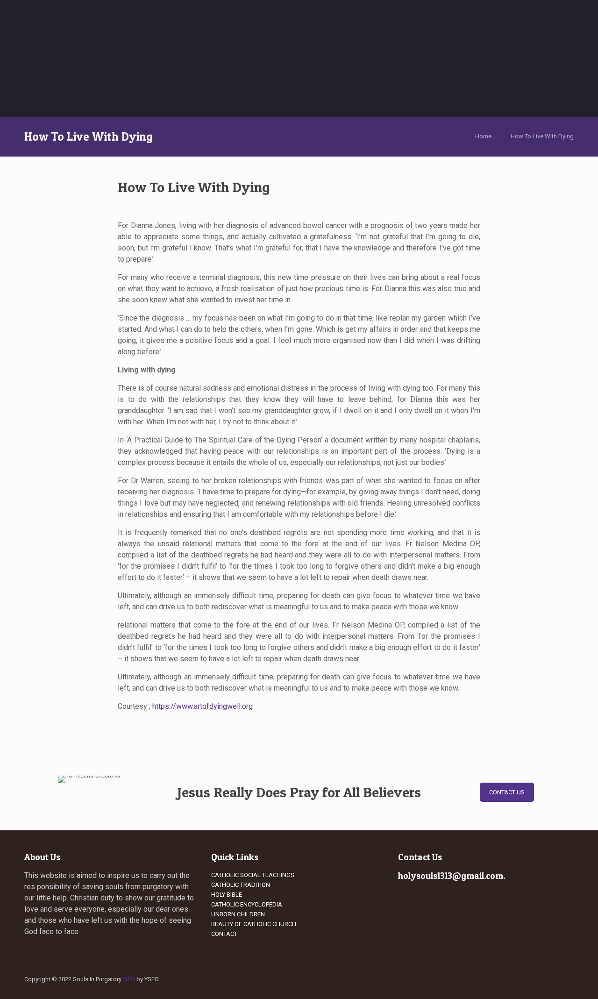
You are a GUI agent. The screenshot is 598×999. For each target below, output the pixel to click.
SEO (129, 979)
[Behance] (540, 979)
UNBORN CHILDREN (238, 914)
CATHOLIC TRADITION (240, 884)
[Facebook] (451, 979)
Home (483, 136)
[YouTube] (489, 979)
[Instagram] (527, 979)
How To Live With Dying (542, 136)
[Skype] (439, 979)
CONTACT (224, 933)
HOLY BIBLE (226, 894)
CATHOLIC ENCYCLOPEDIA (246, 904)
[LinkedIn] (515, 979)
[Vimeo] (477, 979)
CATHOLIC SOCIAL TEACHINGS (252, 874)
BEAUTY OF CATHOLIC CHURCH (253, 924)
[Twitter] (464, 979)
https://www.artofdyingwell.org (202, 706)
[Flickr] (502, 979)
